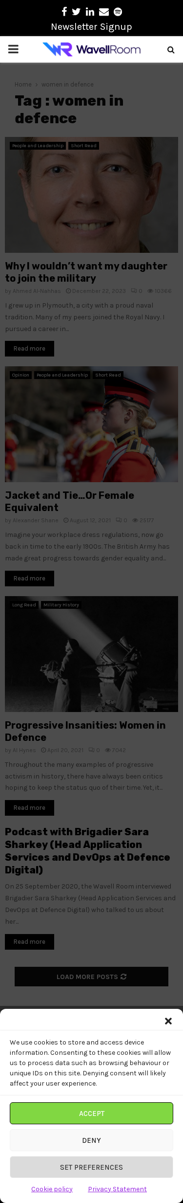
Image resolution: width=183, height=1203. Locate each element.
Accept (91, 1113)
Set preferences (91, 1167)
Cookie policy (52, 1189)
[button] (168, 1021)
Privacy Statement (117, 1189)
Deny (91, 1140)
